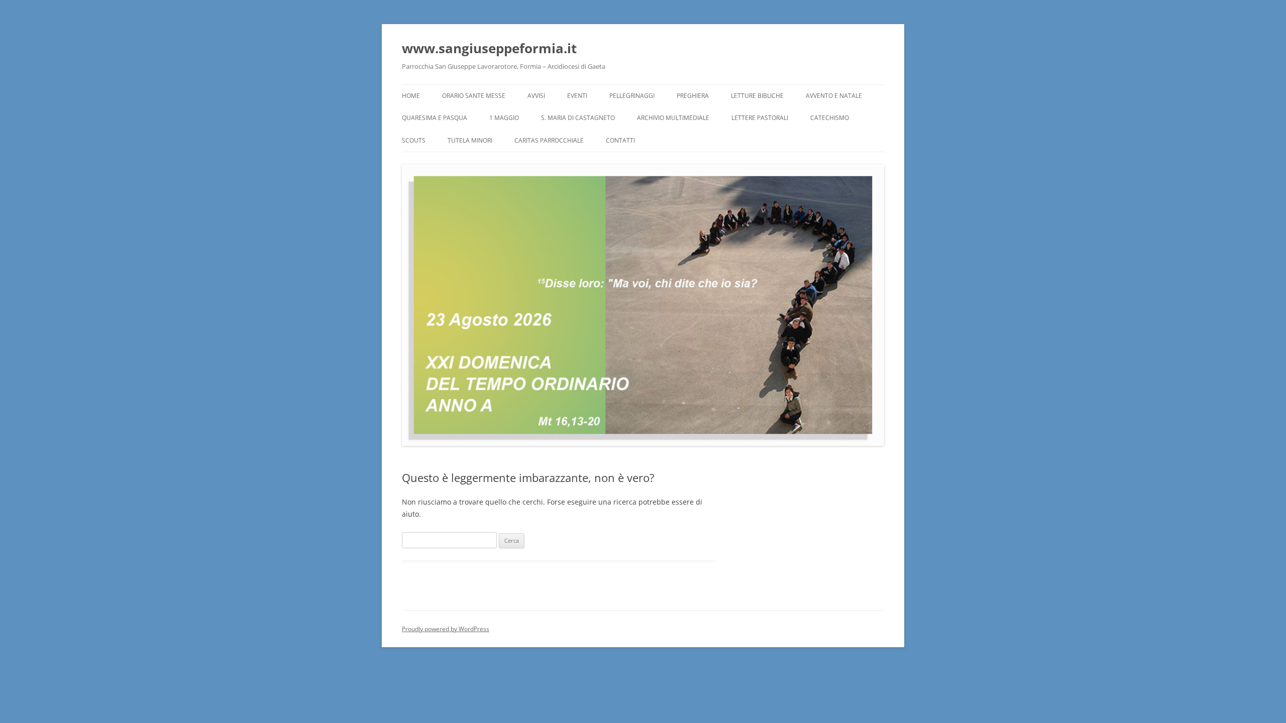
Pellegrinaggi (632, 95)
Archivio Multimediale (673, 117)
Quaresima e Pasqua (434, 117)
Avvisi (536, 95)
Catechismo (829, 117)
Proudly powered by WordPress (445, 629)
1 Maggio (504, 117)
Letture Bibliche (757, 95)
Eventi (577, 95)
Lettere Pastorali (759, 117)
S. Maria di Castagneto (578, 117)
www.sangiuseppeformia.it (489, 48)
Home (411, 95)
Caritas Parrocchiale (549, 140)
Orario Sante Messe (473, 95)
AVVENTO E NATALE (834, 95)
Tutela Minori (470, 140)
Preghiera (693, 95)
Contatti (620, 140)
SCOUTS (413, 140)
